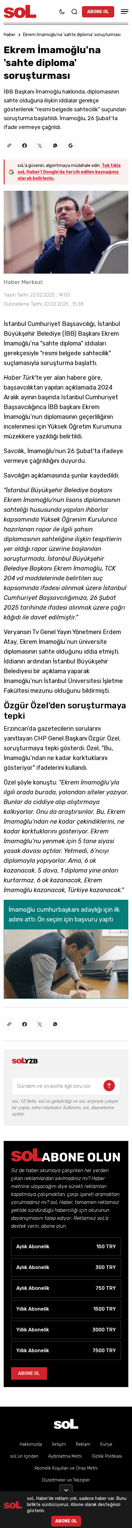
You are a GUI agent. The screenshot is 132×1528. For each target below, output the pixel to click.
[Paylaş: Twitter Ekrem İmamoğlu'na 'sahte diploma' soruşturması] (39, 145)
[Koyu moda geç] (62, 12)
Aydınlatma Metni (65, 1456)
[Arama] (74, 12)
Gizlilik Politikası (107, 1456)
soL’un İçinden (24, 1456)
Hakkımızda (31, 1444)
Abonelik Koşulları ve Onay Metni (66, 1468)
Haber (9, 34)
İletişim (59, 1444)
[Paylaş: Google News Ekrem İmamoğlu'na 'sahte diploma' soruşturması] (70, 145)
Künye (106, 1444)
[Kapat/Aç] (66, 1488)
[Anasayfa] (66, 1424)
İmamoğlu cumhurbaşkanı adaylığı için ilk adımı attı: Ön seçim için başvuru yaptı (64, 914)
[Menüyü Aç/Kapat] (123, 11)
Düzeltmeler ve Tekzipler (66, 1480)
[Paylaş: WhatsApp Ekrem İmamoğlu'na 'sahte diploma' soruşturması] (55, 145)
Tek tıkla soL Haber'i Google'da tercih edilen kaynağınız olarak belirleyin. (69, 172)
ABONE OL (98, 11)
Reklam (83, 1444)
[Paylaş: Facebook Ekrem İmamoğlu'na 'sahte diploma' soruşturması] (24, 145)
